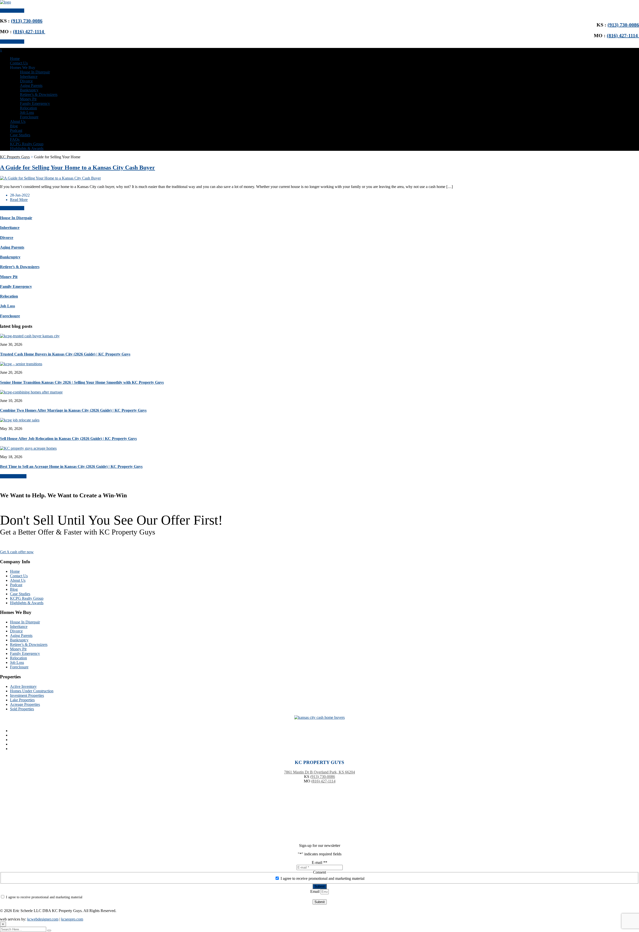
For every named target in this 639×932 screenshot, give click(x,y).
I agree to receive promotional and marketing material (322, 878)
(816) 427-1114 (623, 35)
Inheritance (28, 76)
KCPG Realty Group (26, 144)
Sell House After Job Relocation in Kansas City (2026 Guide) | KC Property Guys (68, 438)
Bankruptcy (29, 90)
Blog (14, 126)
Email (315, 891)
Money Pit (28, 99)
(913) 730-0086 (623, 24)
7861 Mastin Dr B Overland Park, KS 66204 (319, 772)
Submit (320, 886)
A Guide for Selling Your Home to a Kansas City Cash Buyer (77, 167)
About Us (17, 121)
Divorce (26, 81)
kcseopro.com (72, 919)
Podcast (16, 130)
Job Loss (27, 112)
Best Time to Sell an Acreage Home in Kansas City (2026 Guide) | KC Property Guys (71, 466)
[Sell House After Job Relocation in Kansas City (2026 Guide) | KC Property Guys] (19, 420)
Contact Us (19, 63)
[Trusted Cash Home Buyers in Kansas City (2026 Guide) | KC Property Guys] (30, 336)
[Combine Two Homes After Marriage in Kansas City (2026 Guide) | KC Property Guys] (31, 392)
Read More (19, 199)
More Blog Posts (13, 476)
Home (15, 58)
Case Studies (20, 135)
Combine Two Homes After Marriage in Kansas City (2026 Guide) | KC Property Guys (73, 410)
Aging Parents (31, 85)
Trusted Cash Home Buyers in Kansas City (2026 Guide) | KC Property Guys (65, 354)
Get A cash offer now (17, 552)
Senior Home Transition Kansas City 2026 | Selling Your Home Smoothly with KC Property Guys (82, 382)
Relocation (28, 108)
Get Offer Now (12, 10)
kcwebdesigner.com (42, 919)
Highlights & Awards (26, 148)
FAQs (14, 139)
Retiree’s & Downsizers (38, 94)
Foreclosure (29, 117)
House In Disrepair (35, 72)
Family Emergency (35, 103)
